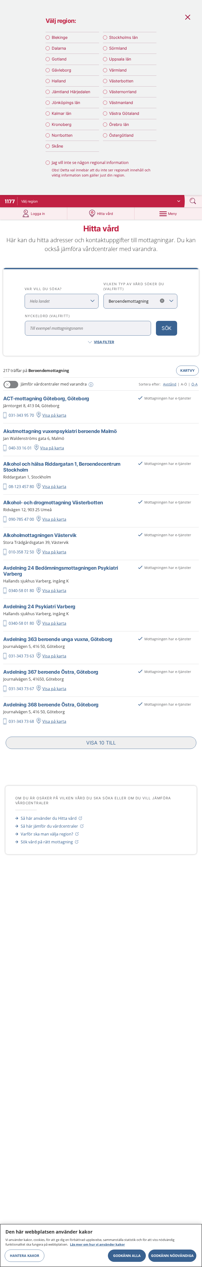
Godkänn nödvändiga (172, 1255)
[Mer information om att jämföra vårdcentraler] (90, 385)
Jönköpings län (66, 102)
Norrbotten (62, 135)
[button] (101, 743)
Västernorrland (122, 91)
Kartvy (187, 370)
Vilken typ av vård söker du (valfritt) (133, 286)
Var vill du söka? (43, 288)
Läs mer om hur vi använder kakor (97, 1244)
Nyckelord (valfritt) (47, 315)
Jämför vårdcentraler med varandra (54, 384)
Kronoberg (61, 124)
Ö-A (194, 384)
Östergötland (121, 135)
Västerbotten (121, 80)
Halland (59, 80)
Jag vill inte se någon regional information (90, 162)
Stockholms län (123, 37)
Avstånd (169, 384)
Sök (166, 328)
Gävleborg (61, 70)
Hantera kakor (24, 1255)
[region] (101, 1245)
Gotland (59, 59)
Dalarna (59, 48)
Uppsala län (120, 59)
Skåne (57, 146)
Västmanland (121, 102)
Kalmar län (61, 113)
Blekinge (59, 37)
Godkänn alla (127, 1255)
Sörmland (118, 48)
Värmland (118, 70)
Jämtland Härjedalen (71, 91)
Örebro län (119, 124)
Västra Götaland (124, 113)
